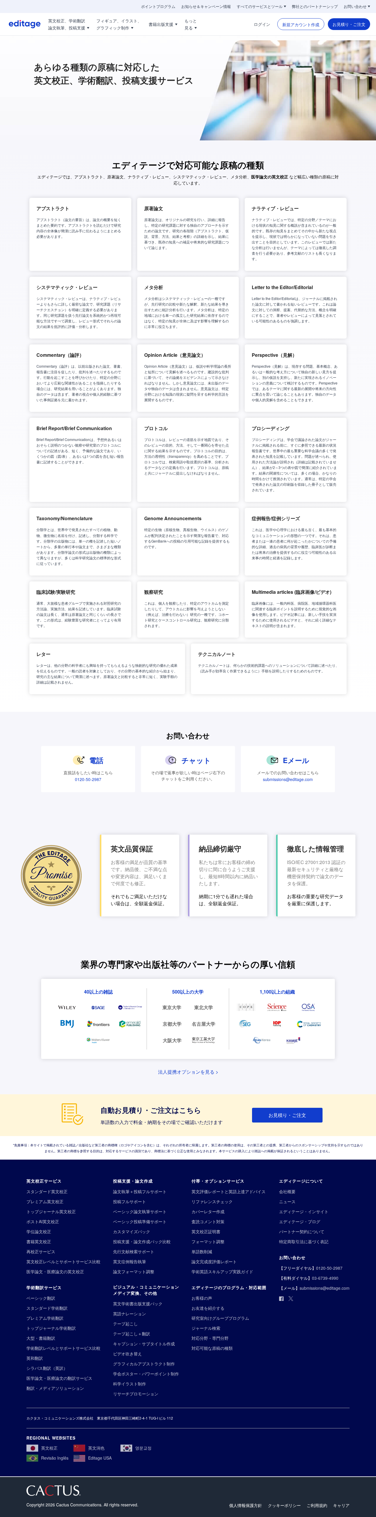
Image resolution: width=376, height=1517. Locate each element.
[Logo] (20, 24)
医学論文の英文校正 (269, 177)
